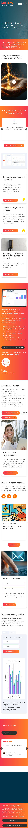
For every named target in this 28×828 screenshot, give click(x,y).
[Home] (7, 2)
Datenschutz (14, 816)
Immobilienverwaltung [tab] (11, 413)
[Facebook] (15, 496)
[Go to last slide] (2, 129)
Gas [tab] (12, 632)
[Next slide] (26, 129)
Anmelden (7, 604)
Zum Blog (12, 545)
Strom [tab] (5, 632)
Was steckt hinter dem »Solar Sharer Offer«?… (12, 527)
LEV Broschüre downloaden (11, 347)
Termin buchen (7, 733)
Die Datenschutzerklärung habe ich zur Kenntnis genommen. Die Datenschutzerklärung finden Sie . (15, 596)
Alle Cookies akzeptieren (15, 820)
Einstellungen (5, 816)
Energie (3, 5)
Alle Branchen (7, 417)
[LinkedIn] (3, 496)
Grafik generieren (9, 651)
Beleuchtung (9, 5)
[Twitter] (9, 496)
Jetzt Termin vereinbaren (12, 145)
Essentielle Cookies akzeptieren (14, 825)
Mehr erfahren (8, 473)
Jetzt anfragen (9, 200)
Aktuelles (14, 523)
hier (24, 597)
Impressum (21, 816)
